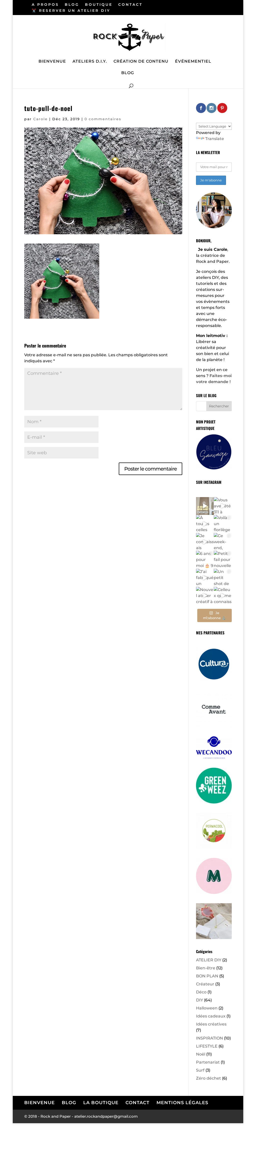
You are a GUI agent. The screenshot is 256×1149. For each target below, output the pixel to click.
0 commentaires (102, 119)
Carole (40, 119)
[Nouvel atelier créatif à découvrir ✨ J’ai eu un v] (205, 596)
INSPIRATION (209, 1038)
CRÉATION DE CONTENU (141, 62)
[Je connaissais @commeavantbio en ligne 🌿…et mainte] (205, 542)
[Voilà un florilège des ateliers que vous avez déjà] (223, 524)
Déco (201, 992)
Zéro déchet (208, 1078)
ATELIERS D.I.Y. (89, 62)
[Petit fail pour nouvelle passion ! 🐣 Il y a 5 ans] (223, 560)
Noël (200, 1054)
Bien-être (205, 968)
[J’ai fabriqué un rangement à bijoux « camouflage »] (205, 578)
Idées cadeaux (211, 1016)
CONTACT (130, 5)
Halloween (207, 1008)
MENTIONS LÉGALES (182, 1102)
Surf (200, 1070)
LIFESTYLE (207, 1046)
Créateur (205, 984)
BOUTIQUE (98, 5)
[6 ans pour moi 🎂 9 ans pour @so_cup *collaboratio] (205, 560)
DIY (199, 1000)
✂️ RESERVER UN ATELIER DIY (71, 11)
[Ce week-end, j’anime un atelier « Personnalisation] (223, 542)
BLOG (72, 5)
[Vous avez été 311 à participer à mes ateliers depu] (223, 506)
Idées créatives (211, 1024)
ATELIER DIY (208, 960)
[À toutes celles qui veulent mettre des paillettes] (205, 524)
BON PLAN (207, 976)
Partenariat (208, 1062)
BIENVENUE (52, 62)
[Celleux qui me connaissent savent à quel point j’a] (223, 596)
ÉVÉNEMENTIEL (193, 62)
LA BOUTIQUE (100, 1102)
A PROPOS (45, 5)
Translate (214, 138)
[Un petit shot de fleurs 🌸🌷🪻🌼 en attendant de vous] (223, 578)
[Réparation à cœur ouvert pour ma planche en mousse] (205, 506)
